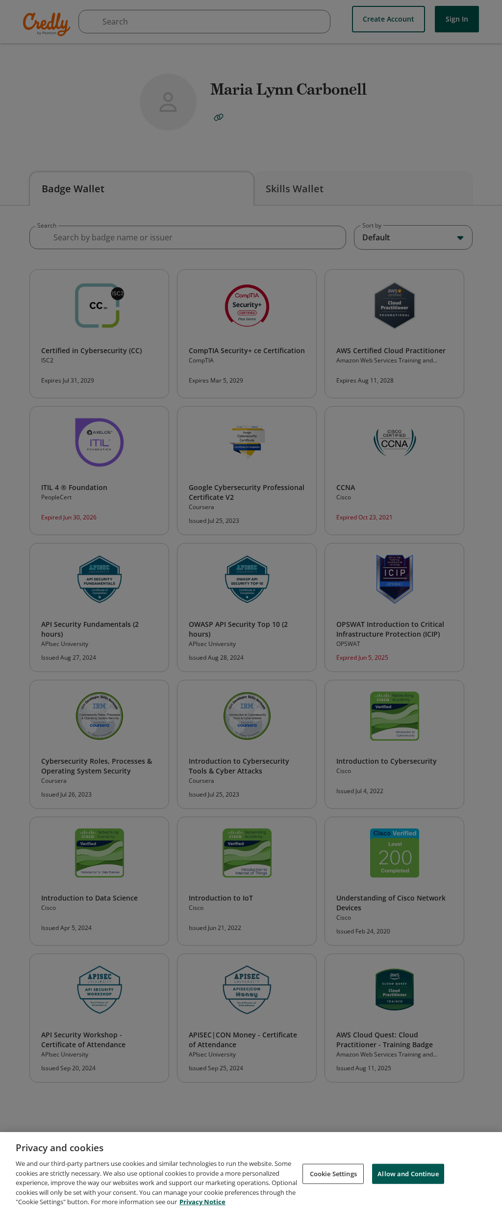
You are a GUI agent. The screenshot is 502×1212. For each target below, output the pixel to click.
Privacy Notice (202, 1201)
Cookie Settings (333, 1173)
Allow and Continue (407, 1173)
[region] (251, 1172)
